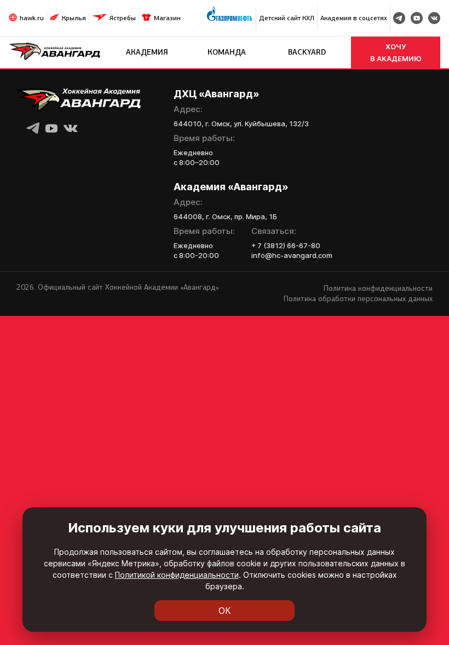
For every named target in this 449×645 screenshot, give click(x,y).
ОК (224, 610)
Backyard (307, 52)
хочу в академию (396, 52)
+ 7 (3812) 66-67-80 (285, 245)
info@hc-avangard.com (291, 255)
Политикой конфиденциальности (177, 574)
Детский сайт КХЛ (286, 18)
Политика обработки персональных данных (358, 298)
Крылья (74, 18)
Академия (147, 52)
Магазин (167, 18)
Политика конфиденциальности (378, 288)
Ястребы (123, 18)
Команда (227, 52)
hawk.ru (32, 18)
